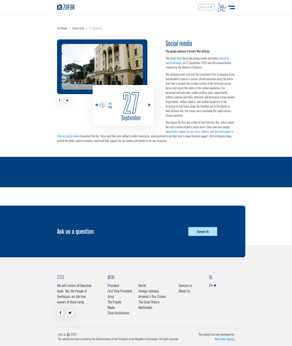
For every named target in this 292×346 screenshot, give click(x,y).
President (113, 285)
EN (211, 285)
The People (62, 28)
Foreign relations (148, 291)
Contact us (185, 285)
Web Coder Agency (224, 339)
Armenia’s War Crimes (152, 296)
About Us (184, 291)
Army (111, 296)
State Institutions (118, 312)
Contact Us (203, 231)
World (142, 285)
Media (111, 307)
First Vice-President (120, 291)
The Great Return (149, 301)
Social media (78, 28)
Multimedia (145, 307)
